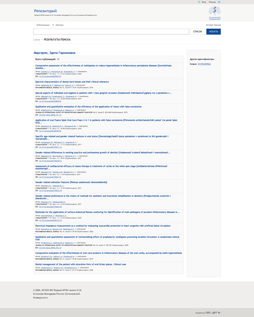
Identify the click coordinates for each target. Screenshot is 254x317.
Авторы (59, 25)
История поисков (213, 25)
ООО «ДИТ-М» (213, 312)
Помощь (212, 2)
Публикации (43, 25)
